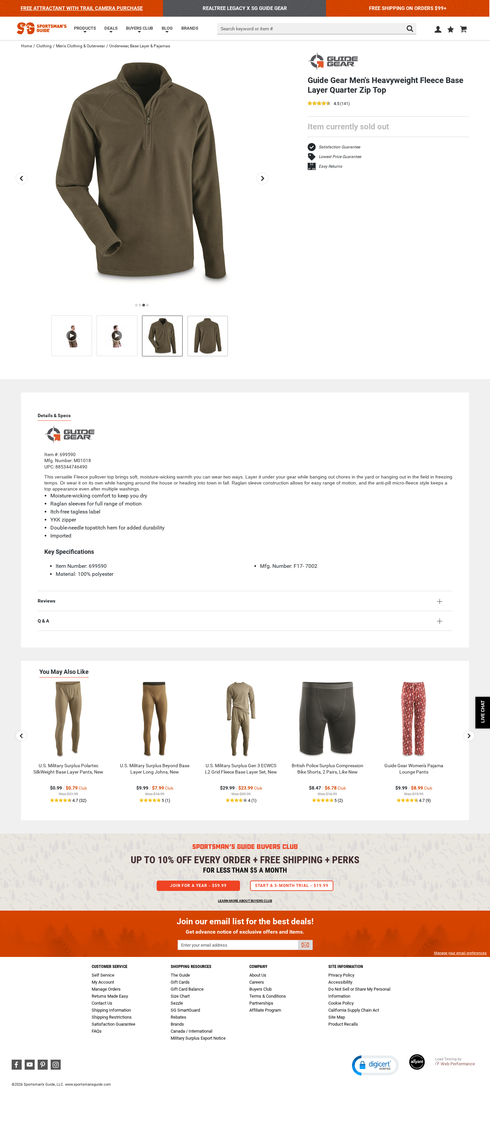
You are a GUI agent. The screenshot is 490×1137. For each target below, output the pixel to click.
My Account (103, 982)
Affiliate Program (265, 1010)
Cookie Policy (341, 1003)
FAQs (97, 1031)
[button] (450, 30)
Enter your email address (204, 945)
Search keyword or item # (247, 28)
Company (258, 966)
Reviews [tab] (46, 601)
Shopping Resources (191, 966)
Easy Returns (330, 166)
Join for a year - (198, 885)
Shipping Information (111, 1010)
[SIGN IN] (438, 30)
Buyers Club (260, 989)
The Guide (180, 975)
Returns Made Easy (110, 996)
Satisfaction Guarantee (339, 147)
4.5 (336, 104)
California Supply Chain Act (353, 1010)
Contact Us (102, 1003)
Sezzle (177, 1003)
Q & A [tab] (43, 621)
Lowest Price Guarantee (340, 156)
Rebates (178, 1017)
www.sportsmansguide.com (88, 1084)
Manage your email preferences (460, 953)
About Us (257, 975)
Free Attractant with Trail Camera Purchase (82, 8)
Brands (177, 1024)
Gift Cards (180, 982)
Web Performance (458, 1063)
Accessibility (340, 982)
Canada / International (191, 1031)
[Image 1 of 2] (162, 335)
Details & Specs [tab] (54, 415)
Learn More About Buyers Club (245, 901)
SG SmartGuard (185, 1010)
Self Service (103, 975)
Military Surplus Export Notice (198, 1038)
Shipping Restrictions (112, 1017)
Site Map (336, 1017)
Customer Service (109, 966)
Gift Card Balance (187, 989)
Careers (256, 982)
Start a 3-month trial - (291, 885)
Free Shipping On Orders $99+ (407, 8)
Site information (345, 966)
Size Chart (180, 996)
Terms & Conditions (267, 996)
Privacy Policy (341, 975)
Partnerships (261, 1003)
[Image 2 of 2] (207, 335)
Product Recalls (343, 1024)
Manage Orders (106, 989)
